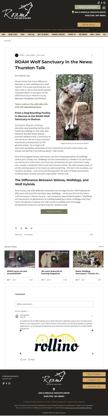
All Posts (7, 41)
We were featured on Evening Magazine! (51, 272)
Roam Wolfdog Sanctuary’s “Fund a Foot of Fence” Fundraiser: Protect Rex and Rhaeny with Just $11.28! (88, 272)
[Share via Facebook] (16, 228)
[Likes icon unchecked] (21, 359)
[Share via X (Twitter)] (21, 228)
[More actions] (91, 55)
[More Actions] (91, 316)
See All (101, 246)
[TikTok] (98, 2)
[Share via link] (31, 228)
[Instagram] (104, 2)
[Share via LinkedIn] (26, 228)
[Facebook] (101, 2)
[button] (104, 7)
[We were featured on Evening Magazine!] (54, 259)
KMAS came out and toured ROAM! (17, 272)
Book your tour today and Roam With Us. (78, 408)
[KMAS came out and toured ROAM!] (20, 259)
